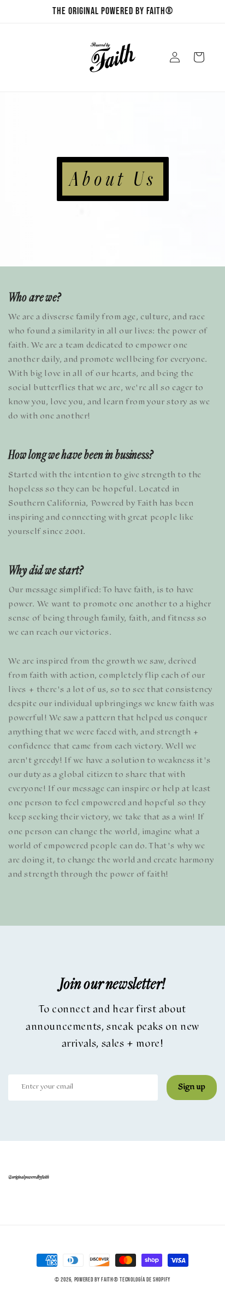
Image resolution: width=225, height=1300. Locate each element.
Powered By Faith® (96, 1279)
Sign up (191, 1087)
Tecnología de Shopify (145, 1279)
